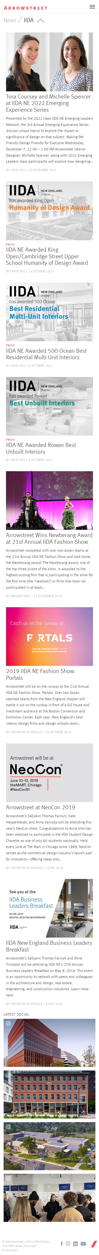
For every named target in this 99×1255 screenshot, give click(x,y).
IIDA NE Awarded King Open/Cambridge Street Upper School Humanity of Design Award (47, 256)
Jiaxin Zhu (17, 170)
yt (83, 1244)
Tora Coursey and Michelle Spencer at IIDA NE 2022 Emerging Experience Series (48, 103)
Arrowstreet (28, 5)
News (10, 21)
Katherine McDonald (26, 732)
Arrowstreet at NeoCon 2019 (40, 808)
